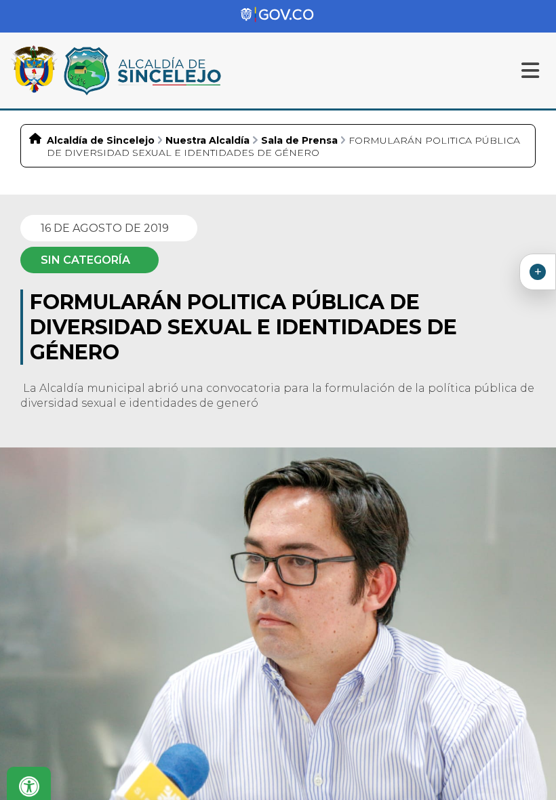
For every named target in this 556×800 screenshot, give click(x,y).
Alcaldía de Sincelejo (101, 140)
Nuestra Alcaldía (207, 140)
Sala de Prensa (299, 140)
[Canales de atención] (537, 272)
